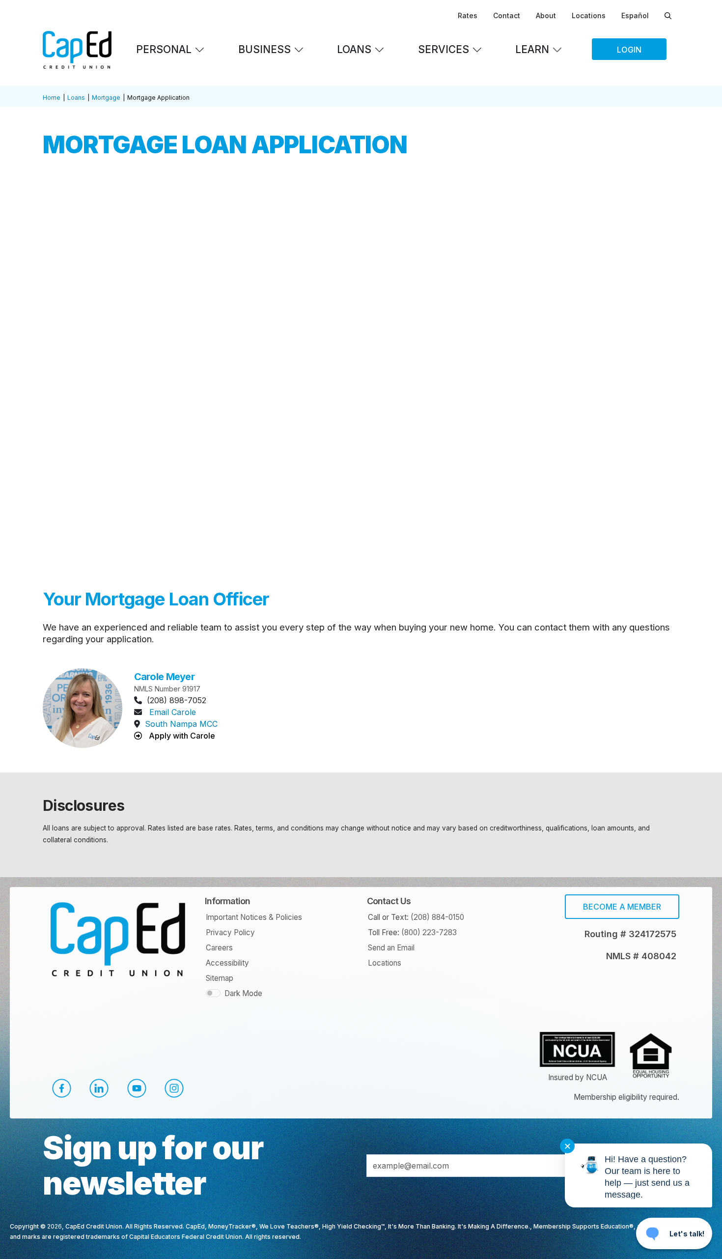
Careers (219, 947)
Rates (467, 15)
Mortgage (106, 97)
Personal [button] (164, 49)
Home (51, 97)
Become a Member (622, 907)
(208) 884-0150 (437, 917)
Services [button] (443, 49)
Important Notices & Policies (254, 917)
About (546, 15)
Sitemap (219, 978)
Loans (76, 97)
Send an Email (391, 947)
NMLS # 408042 (641, 956)
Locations (589, 15)
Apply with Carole (181, 736)
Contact (506, 15)
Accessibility (227, 963)
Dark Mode (243, 993)
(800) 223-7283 (429, 932)
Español (635, 15)
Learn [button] (532, 49)
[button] (62, 1088)
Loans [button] (354, 49)
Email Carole (172, 712)
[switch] (213, 993)
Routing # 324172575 (630, 934)
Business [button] (264, 49)
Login (629, 50)
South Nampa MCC (181, 724)
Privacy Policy (230, 932)
